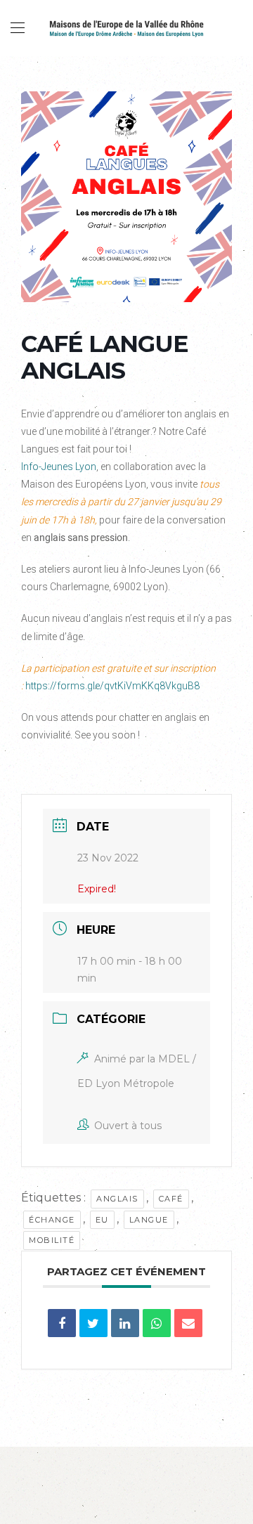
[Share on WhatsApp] (157, 1323)
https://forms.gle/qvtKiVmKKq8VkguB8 (112, 685)
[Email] (188, 1323)
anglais (117, 1199)
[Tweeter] (93, 1323)
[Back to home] (126, 28)
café (171, 1199)
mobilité (51, 1240)
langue (149, 1220)
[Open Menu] (18, 28)
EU (102, 1220)
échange (52, 1220)
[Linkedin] (125, 1323)
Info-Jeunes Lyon (58, 466)
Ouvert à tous (128, 1125)
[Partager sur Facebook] (62, 1323)
